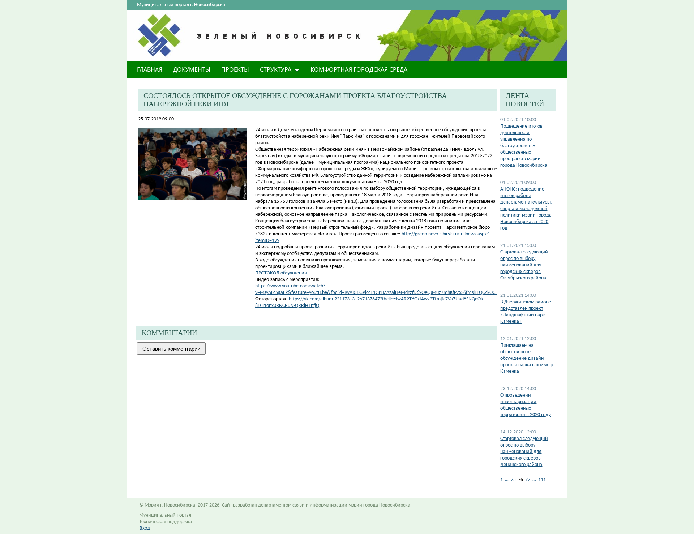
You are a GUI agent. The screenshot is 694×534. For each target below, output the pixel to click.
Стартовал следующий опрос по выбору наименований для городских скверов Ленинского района (524, 451)
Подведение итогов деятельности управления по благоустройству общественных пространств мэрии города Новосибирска (523, 146)
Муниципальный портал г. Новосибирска (181, 5)
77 (527, 480)
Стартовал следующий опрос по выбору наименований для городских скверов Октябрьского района (524, 265)
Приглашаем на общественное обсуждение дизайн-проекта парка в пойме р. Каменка (527, 358)
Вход (145, 528)
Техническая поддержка (165, 522)
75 (513, 480)
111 (542, 480)
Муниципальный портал (165, 515)
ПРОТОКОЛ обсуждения (281, 273)
